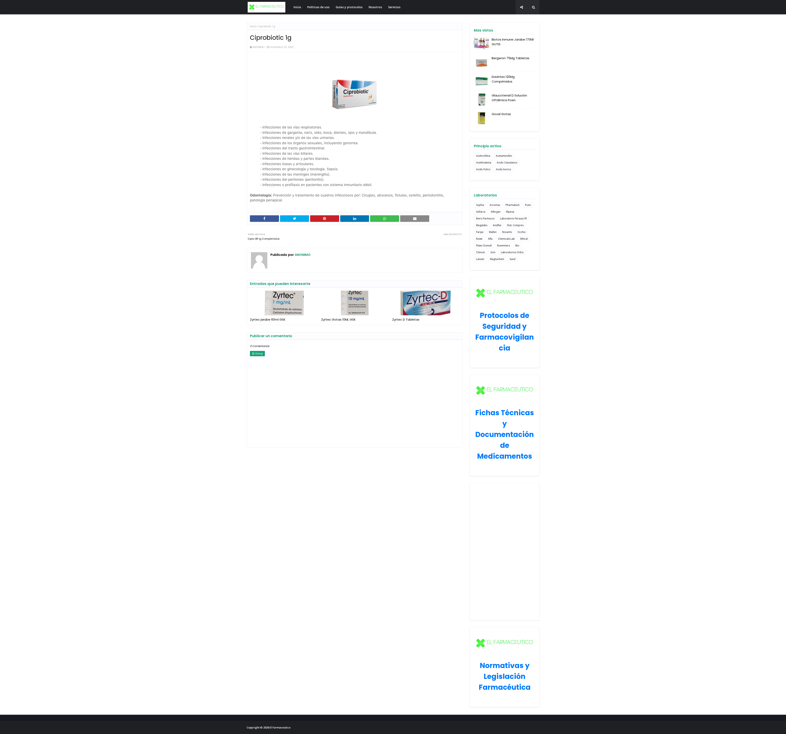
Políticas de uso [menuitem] (318, 7)
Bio (517, 245)
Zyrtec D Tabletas (405, 319)
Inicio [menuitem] (297, 7)
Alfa (490, 239)
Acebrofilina (483, 156)
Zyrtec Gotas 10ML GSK (338, 319)
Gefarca (480, 211)
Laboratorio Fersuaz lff (513, 218)
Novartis (507, 232)
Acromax (495, 205)
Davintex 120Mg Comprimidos (503, 79)
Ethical (524, 239)
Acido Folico (483, 169)
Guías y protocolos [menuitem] (349, 7)
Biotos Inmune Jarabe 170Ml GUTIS (513, 41)
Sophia (480, 205)
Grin (492, 252)
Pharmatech (512, 205)
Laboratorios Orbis (512, 252)
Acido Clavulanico (507, 162)
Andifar (497, 225)
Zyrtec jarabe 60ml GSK (268, 319)
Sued (512, 259)
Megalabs (481, 225)
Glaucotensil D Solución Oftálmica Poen (509, 97)
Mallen (493, 232)
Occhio (521, 232)
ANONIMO (258, 47)
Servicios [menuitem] (394, 7)
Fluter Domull (484, 245)
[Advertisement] (504, 551)
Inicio (253, 26)
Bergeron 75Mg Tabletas (510, 58)
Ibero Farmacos (485, 218)
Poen (528, 205)
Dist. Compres (515, 225)
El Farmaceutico (280, 727)
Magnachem (497, 259)
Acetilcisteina (483, 162)
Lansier (480, 259)
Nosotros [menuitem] (375, 7)
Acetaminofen (504, 156)
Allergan (495, 211)
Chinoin (480, 252)
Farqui (479, 232)
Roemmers (503, 245)
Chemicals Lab (506, 239)
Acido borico (503, 169)
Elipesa (510, 211)
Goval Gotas (501, 114)
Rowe (479, 239)
